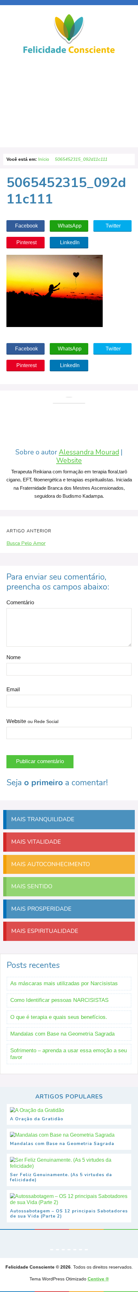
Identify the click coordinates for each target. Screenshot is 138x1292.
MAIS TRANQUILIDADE (42, 819)
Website (69, 460)
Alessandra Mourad (89, 452)
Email (13, 689)
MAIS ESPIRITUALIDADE (44, 931)
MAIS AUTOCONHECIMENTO (50, 864)
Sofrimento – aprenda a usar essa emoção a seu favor (68, 1053)
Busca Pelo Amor (26, 543)
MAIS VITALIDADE (35, 842)
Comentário (20, 602)
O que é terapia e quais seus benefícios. (58, 1017)
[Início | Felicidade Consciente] (69, 53)
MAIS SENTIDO (31, 886)
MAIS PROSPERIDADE (41, 909)
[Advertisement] (69, 103)
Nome (13, 657)
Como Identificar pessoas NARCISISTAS (59, 1000)
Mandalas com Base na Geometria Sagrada (62, 1034)
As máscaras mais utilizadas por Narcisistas (64, 983)
